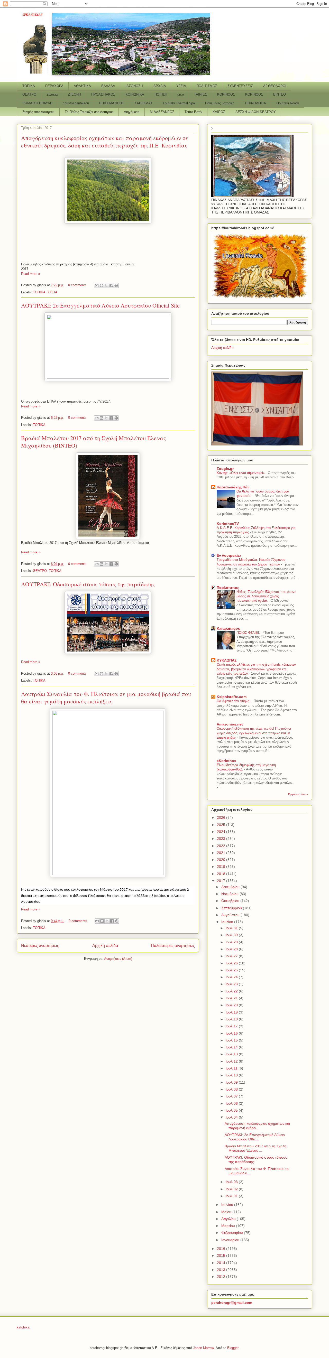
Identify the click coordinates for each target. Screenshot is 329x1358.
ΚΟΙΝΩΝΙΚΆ (134, 94)
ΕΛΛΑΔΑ (108, 86)
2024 (221, 832)
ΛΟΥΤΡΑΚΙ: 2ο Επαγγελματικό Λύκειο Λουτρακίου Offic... (255, 1137)
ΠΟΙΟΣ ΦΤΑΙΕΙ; (248, 633)
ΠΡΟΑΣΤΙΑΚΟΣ (103, 94)
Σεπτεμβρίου (232, 908)
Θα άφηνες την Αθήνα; (234, 701)
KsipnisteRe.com (231, 697)
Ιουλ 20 (232, 1005)
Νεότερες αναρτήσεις (40, 945)
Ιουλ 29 (232, 942)
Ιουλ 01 (232, 1196)
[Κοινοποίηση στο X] (106, 285)
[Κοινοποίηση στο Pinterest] (116, 285)
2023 (221, 838)
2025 (221, 825)
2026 (221, 817)
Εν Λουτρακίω (229, 555)
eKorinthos (226, 761)
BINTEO (279, 94)
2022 (221, 846)
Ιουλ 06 (232, 1103)
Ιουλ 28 (232, 949)
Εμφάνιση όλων (298, 794)
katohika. (23, 1327)
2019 (221, 866)
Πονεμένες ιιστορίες (219, 103)
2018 (221, 874)
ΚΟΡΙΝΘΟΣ (226, 94)
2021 (221, 853)
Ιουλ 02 (232, 1189)
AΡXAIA (159, 86)
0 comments (77, 285)
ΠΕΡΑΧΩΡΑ (54, 86)
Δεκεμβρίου (231, 887)
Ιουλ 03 (232, 1182)
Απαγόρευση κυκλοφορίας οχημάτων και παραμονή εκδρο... (257, 1125)
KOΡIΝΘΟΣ (254, 94)
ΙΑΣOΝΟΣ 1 (134, 86)
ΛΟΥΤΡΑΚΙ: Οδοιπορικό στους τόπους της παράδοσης (88, 584)
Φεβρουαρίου (232, 1233)
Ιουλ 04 (232, 1117)
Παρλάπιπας (228, 587)
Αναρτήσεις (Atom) (118, 959)
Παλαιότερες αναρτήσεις (173, 945)
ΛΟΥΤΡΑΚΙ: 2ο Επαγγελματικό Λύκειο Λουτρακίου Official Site (100, 305)
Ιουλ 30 (232, 935)
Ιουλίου (227, 922)
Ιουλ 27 (232, 956)
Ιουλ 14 (232, 1047)
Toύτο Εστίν (193, 112)
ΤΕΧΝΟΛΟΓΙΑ (255, 103)
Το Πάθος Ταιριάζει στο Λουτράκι (89, 112)
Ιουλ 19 (232, 1012)
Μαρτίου (228, 1226)
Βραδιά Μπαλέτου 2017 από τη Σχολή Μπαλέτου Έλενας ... (255, 1148)
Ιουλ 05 (232, 1110)
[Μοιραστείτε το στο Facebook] (111, 285)
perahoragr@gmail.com (231, 1302)
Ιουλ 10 (232, 1075)
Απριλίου (229, 1219)
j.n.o (180, 94)
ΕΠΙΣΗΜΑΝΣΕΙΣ (111, 103)
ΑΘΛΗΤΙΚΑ (82, 86)
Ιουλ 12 (232, 1061)
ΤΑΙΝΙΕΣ (200, 94)
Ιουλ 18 (232, 1019)
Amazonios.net (230, 724)
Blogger (232, 1348)
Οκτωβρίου (230, 901)
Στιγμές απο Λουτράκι (38, 112)
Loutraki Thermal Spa (179, 103)
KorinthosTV (228, 524)
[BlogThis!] (101, 285)
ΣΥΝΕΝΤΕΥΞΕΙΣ (240, 86)
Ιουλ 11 (232, 1068)
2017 (221, 881)
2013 (221, 1270)
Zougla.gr (225, 469)
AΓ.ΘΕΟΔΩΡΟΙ (274, 86)
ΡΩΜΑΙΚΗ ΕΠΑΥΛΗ (37, 103)
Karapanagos (228, 628)
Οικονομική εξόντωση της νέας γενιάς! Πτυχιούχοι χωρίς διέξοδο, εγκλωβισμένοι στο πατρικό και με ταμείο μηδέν (254, 733)
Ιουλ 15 (232, 1040)
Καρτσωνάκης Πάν (233, 487)
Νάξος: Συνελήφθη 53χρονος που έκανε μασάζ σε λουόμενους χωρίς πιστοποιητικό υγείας (266, 596)
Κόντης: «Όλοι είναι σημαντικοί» (241, 473)
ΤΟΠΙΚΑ (28, 86)
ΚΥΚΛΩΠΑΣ (226, 660)
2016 (221, 1249)
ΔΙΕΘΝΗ (74, 94)
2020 (221, 860)
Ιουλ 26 (232, 963)
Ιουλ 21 (232, 998)
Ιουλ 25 (232, 970)
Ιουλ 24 (232, 977)
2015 (221, 1255)
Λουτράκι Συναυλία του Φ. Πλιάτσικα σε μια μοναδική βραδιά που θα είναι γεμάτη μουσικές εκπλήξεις (106, 697)
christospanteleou (76, 103)
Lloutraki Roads (287, 103)
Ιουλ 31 (232, 928)
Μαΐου (226, 1212)
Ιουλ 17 (232, 1026)
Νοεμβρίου (230, 894)
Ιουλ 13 (232, 1054)
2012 (221, 1277)
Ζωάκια (52, 94)
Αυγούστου (231, 915)
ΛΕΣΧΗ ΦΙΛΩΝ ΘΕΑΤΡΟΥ (255, 112)
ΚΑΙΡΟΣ (219, 112)
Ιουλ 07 (232, 1096)
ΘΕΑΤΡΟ (29, 94)
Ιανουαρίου (230, 1240)
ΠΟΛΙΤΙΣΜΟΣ (206, 86)
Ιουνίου (227, 1205)
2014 (221, 1263)
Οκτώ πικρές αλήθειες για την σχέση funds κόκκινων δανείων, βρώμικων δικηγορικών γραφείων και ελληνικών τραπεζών (256, 669)
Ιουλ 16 (232, 1033)
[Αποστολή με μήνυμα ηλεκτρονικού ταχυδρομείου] (96, 285)
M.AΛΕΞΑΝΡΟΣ (162, 112)
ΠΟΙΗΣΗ (160, 94)
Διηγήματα (132, 112)
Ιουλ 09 (232, 1082)
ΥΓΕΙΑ (181, 86)
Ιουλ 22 (232, 991)
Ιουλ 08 (232, 1089)
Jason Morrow (203, 1348)
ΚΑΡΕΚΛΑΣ (143, 103)
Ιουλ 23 (232, 984)
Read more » (30, 274)
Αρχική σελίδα (105, 945)
